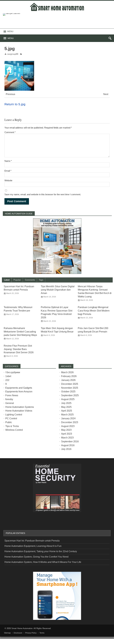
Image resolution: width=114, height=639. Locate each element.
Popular (17, 280)
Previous (10, 94)
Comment (10, 132)
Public (8, 422)
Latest (7, 280)
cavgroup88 (12, 54)
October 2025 (68, 391)
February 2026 (69, 376)
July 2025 (66, 403)
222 (7, 380)
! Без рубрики (12, 372)
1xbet (8, 376)
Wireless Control (14, 430)
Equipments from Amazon (18, 391)
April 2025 (66, 410)
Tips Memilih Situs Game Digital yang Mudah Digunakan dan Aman (58, 290)
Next (105, 94)
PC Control (11, 418)
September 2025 (70, 395)
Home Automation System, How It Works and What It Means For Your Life (42, 562)
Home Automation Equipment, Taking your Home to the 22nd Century (40, 551)
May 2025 (66, 407)
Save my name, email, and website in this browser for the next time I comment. (42, 194)
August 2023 (68, 426)
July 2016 (66, 449)
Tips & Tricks (12, 426)
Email (7, 171)
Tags (41, 280)
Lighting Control (13, 414)
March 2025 (67, 414)
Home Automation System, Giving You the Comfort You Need (36, 556)
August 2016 (68, 445)
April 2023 (66, 433)
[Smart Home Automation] (57, 3)
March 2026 (67, 372)
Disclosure (18, 633)
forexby (9, 399)
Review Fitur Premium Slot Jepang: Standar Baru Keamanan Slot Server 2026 (19, 349)
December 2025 (69, 384)
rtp (1, 637)
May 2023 (66, 430)
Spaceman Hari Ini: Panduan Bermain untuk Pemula (32, 540)
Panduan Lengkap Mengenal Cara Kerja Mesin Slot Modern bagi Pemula (94, 310)
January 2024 (68, 418)
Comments (30, 280)
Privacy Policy (31, 633)
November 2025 (69, 388)
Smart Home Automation (22, 628)
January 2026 (68, 380)
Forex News (11, 395)
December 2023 (69, 422)
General (9, 403)
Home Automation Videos (18, 410)
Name (8, 161)
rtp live (7, 520)
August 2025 (68, 399)
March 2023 (67, 437)
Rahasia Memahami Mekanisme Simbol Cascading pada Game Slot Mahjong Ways (20, 331)
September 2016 (70, 441)
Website (8, 180)
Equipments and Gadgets (18, 388)
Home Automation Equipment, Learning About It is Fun (32, 546)
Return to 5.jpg (14, 104)
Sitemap (7, 633)
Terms (41, 633)
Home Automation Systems (19, 407)
